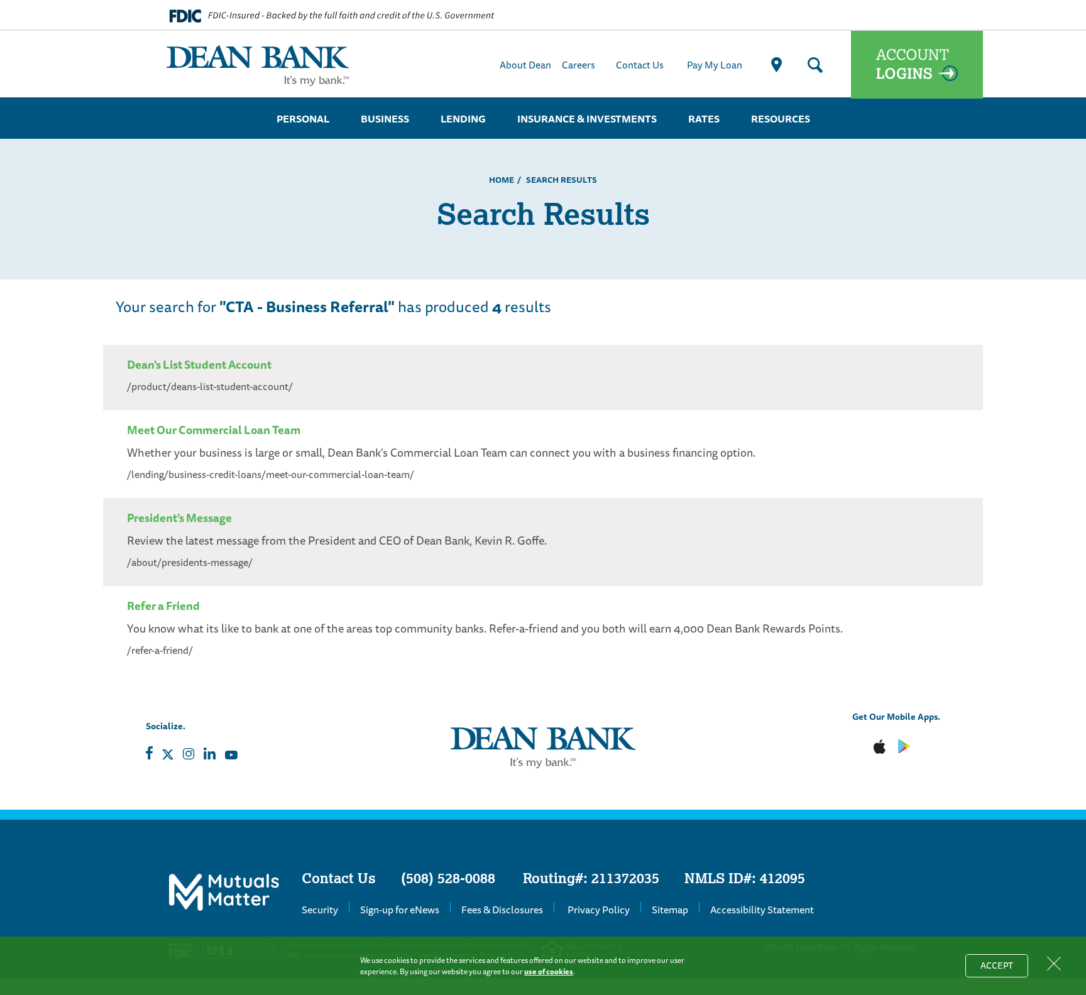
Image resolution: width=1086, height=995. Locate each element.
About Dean (525, 64)
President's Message (179, 517)
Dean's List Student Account (199, 364)
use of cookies (548, 971)
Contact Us (640, 64)
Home (501, 179)
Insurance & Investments (587, 119)
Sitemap (670, 909)
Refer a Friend (163, 605)
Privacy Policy (599, 909)
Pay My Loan (714, 64)
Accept (1004, 967)
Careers (578, 64)
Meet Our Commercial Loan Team (213, 429)
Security (320, 909)
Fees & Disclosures (502, 909)
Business (385, 119)
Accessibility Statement (762, 909)
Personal (303, 119)
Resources (780, 119)
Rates (704, 119)
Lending (463, 119)
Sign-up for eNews (399, 909)
